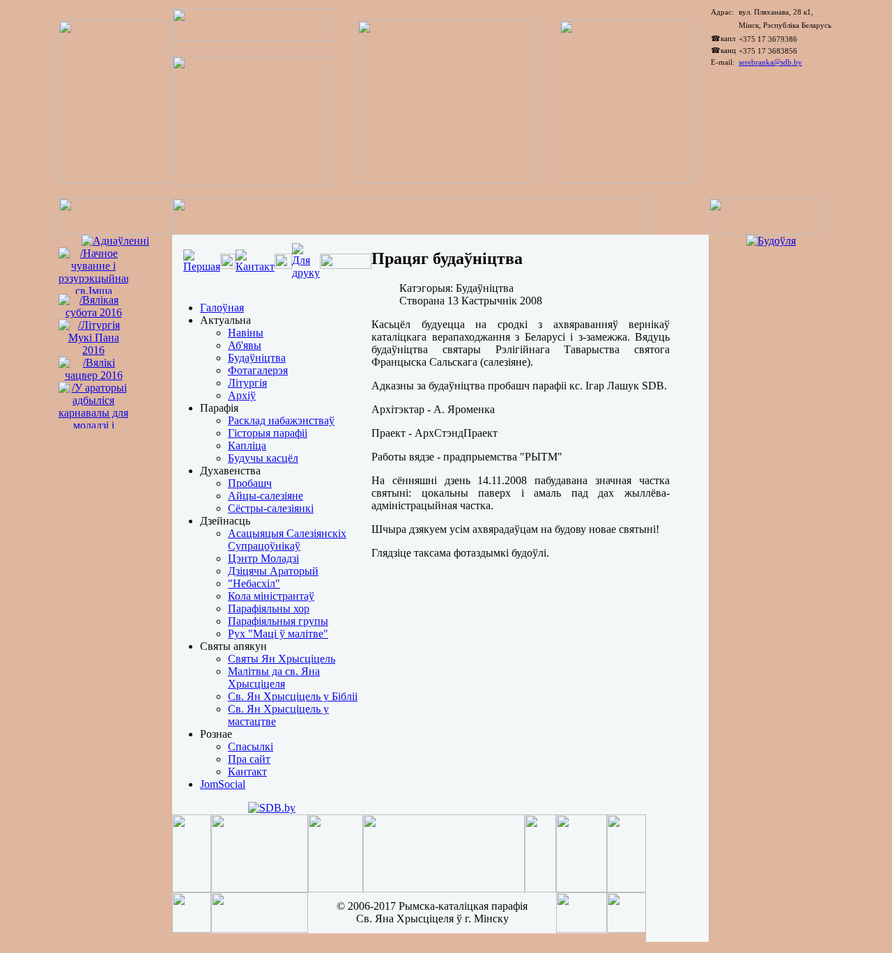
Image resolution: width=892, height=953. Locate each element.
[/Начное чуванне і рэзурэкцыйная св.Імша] (93, 291)
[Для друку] (306, 273)
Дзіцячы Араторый (273, 571)
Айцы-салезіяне (265, 496)
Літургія (247, 383)
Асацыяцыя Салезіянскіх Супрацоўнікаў (287, 539)
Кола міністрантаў (271, 596)
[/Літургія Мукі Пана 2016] (93, 350)
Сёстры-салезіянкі (271, 508)
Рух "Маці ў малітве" (278, 634)
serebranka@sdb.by (770, 62)
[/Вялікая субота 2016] (93, 312)
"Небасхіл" (254, 583)
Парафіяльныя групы (278, 621)
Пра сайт (249, 759)
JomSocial (222, 784)
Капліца (247, 445)
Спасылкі (250, 746)
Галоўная (222, 307)
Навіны (245, 333)
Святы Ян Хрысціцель (281, 659)
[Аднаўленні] (115, 241)
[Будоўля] (771, 241)
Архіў (242, 395)
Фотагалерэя (258, 370)
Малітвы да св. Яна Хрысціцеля (274, 677)
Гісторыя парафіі (267, 433)
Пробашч (250, 483)
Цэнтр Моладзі (263, 558)
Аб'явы (244, 345)
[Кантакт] (255, 266)
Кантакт (247, 771)
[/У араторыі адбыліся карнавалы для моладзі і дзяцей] (93, 438)
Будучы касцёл (263, 458)
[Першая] (201, 266)
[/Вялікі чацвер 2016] (93, 375)
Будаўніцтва (257, 358)
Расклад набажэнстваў (281, 420)
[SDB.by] (271, 808)
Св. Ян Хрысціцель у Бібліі (292, 696)
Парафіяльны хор (268, 608)
